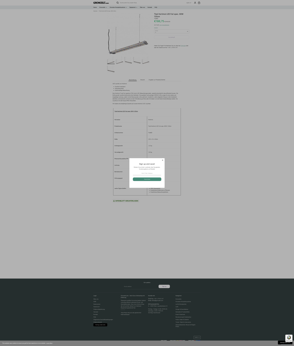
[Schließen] (162, 160)
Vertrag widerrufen (285, 342)
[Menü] (291, 336)
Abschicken (147, 179)
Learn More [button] (49, 343)
